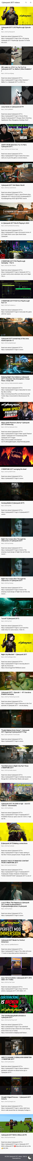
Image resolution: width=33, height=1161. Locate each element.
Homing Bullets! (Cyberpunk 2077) (12, 503)
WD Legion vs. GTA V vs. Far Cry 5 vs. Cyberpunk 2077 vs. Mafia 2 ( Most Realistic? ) (16, 69)
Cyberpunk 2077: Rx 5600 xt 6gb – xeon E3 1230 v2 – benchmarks (15, 804)
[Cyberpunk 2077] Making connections (14, 843)
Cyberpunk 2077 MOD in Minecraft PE (14, 1135)
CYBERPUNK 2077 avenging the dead (13, 469)
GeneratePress (16, 1158)
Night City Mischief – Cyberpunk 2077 (14, 654)
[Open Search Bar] (26, 2)
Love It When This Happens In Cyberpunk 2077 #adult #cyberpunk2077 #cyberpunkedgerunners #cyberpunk (15, 904)
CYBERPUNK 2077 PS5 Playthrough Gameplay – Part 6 (13, 262)
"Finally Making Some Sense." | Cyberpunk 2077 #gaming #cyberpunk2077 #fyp (15, 731)
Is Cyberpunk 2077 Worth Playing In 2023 (15, 223)
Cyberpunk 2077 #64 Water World (12, 185)
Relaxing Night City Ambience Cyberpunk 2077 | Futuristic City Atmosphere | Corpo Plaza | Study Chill (15, 379)
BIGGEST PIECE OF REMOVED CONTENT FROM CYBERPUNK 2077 (15, 862)
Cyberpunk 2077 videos (11, 3)
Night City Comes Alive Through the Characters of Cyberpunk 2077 (13, 540)
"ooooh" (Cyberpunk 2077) (10, 618)
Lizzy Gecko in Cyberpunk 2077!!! (12, 107)
